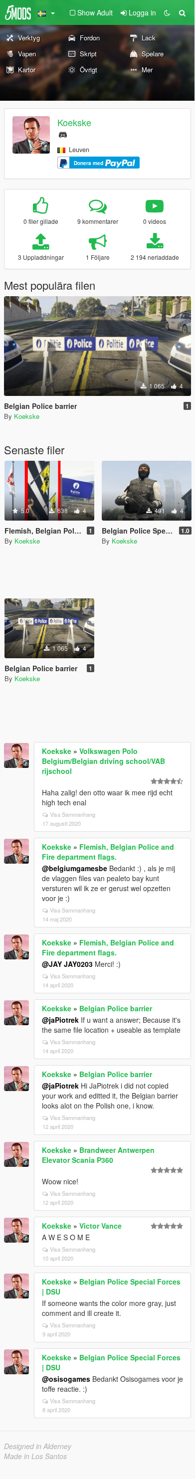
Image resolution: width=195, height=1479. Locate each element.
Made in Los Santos (35, 1456)
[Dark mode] (167, 12)
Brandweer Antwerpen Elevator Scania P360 (98, 1155)
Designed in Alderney (37, 1446)
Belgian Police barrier (115, 1008)
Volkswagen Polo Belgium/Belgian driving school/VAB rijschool (103, 761)
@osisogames (66, 1379)
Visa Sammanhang (72, 814)
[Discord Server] (62, 133)
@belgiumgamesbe (74, 868)
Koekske (74, 122)
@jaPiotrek (60, 1020)
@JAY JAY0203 (67, 964)
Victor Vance (100, 1226)
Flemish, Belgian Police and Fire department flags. (108, 852)
